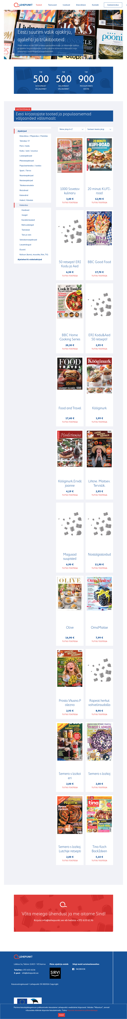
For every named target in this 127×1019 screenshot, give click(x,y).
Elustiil (23, 249)
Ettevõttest (81, 5)
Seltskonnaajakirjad (28, 240)
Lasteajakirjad (26, 156)
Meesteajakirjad (27, 161)
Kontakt (95, 5)
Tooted (39, 5)
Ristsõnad (24, 190)
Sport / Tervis (25, 170)
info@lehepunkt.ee (53, 920)
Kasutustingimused (19, 984)
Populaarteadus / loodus (30, 165)
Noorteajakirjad (26, 175)
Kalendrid (24, 195)
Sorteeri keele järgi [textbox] (95, 129)
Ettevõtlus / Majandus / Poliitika (34, 136)
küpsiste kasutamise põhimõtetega (82, 1010)
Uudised (66, 5)
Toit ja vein (26, 235)
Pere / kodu (25, 146)
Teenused (52, 5)
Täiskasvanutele (27, 185)
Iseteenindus (113, 5)
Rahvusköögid (28, 225)
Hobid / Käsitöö (26, 200)
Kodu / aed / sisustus (29, 151)
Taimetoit (26, 230)
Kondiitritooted (28, 220)
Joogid (24, 215)
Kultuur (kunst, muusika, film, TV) (34, 254)
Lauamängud (25, 244)
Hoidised (25, 210)
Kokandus (24, 205)
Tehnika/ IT (25, 141)
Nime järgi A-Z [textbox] (66, 129)
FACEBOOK (80, 969)
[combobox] (72, 129)
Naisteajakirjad (26, 180)
